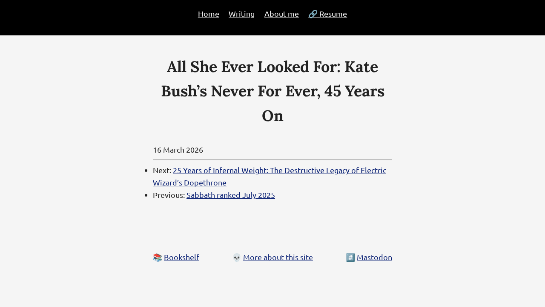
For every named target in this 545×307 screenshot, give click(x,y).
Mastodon (374, 256)
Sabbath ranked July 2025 (230, 194)
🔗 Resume (327, 13)
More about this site (278, 256)
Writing (242, 13)
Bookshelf (181, 256)
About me (281, 13)
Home (208, 13)
